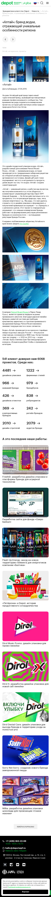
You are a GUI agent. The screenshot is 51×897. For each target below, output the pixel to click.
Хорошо (25, 892)
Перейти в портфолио (25, 827)
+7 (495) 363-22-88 (16, 841)
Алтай (4, 51)
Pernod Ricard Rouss (20, 312)
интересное (13, 51)
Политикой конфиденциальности (19, 887)
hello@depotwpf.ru (15, 848)
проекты (22, 51)
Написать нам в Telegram (15, 851)
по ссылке (24, 224)
